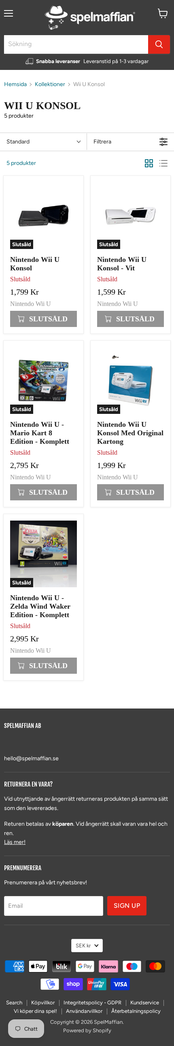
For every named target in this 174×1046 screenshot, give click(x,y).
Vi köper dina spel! (35, 1011)
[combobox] (76, 44)
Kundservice (144, 1003)
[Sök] (159, 44)
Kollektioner (50, 84)
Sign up (127, 905)
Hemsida (15, 84)
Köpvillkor (43, 1003)
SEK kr (83, 946)
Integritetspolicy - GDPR (92, 1003)
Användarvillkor (84, 1011)
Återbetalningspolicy (136, 1011)
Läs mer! (14, 842)
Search (14, 1003)
